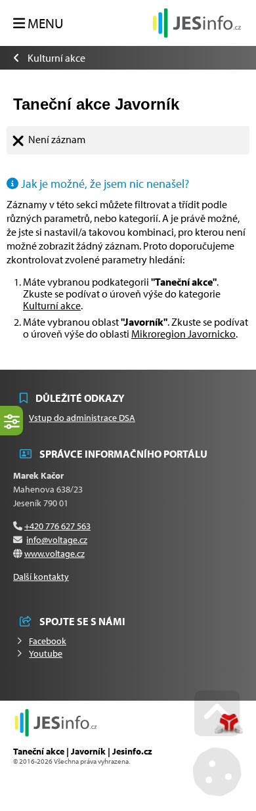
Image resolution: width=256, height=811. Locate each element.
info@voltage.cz (56, 540)
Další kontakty (41, 576)
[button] (38, 23)
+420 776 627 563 (57, 526)
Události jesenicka (197, 23)
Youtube (45, 653)
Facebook (47, 641)
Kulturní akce (56, 58)
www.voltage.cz (54, 553)
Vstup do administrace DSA (82, 418)
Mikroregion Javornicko (183, 333)
